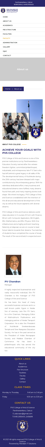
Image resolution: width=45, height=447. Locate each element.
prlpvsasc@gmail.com (23, 414)
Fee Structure (9, 30)
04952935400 (28, 4)
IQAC (5, 51)
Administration (10, 42)
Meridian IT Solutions (27, 444)
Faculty (6, 38)
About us (7, 21)
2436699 (29, 417)
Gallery (6, 47)
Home (5, 17)
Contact (7, 55)
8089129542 (18, 4)
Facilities (7, 34)
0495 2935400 (19, 417)
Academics (8, 25)
